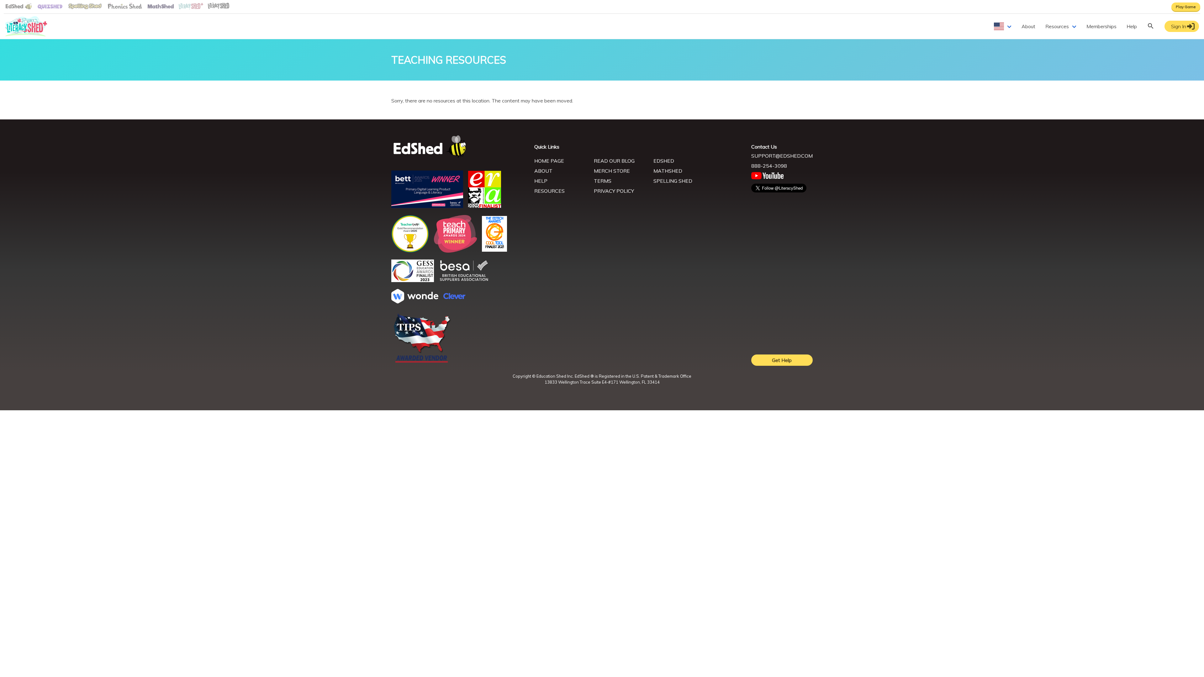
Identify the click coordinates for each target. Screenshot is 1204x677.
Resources (1057, 26)
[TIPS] (422, 362)
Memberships (1101, 26)
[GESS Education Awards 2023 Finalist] (412, 280)
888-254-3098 (769, 166)
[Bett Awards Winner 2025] (427, 206)
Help (1132, 26)
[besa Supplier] (464, 280)
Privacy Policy (614, 191)
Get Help (782, 360)
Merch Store (612, 171)
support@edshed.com (782, 156)
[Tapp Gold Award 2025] (410, 251)
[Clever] (454, 297)
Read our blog (614, 161)
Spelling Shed (672, 181)
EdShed (663, 161)
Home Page (549, 161)
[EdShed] (459, 146)
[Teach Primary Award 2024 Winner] (455, 251)
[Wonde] (414, 301)
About (1028, 26)
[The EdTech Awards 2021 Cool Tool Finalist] (494, 250)
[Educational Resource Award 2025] (484, 206)
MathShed (667, 171)
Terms (602, 181)
